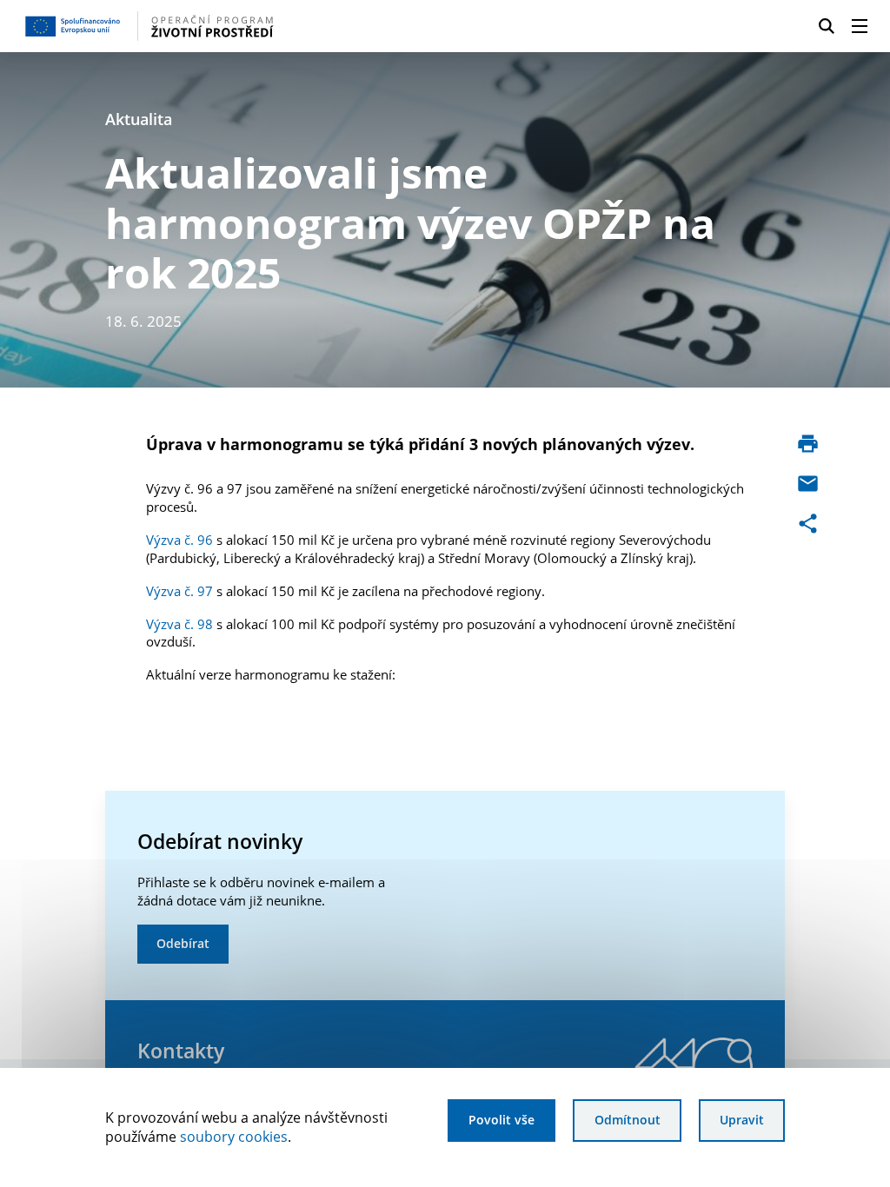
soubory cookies (234, 1136)
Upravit (742, 1119)
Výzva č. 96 (179, 539)
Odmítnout (627, 1119)
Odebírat (182, 943)
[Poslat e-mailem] (808, 484)
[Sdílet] (808, 524)
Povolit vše (501, 1119)
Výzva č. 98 (179, 624)
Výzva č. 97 (179, 591)
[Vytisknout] (808, 444)
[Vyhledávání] (826, 26)
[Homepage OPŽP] (216, 26)
